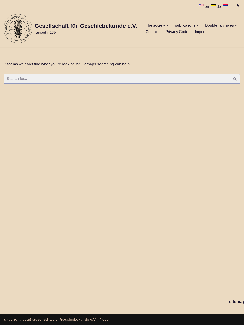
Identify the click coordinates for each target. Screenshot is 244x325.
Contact (152, 32)
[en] (202, 5)
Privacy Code (176, 32)
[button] (167, 25)
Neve (104, 319)
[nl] (226, 5)
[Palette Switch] (238, 5)
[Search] (235, 79)
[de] (214, 5)
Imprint (200, 32)
